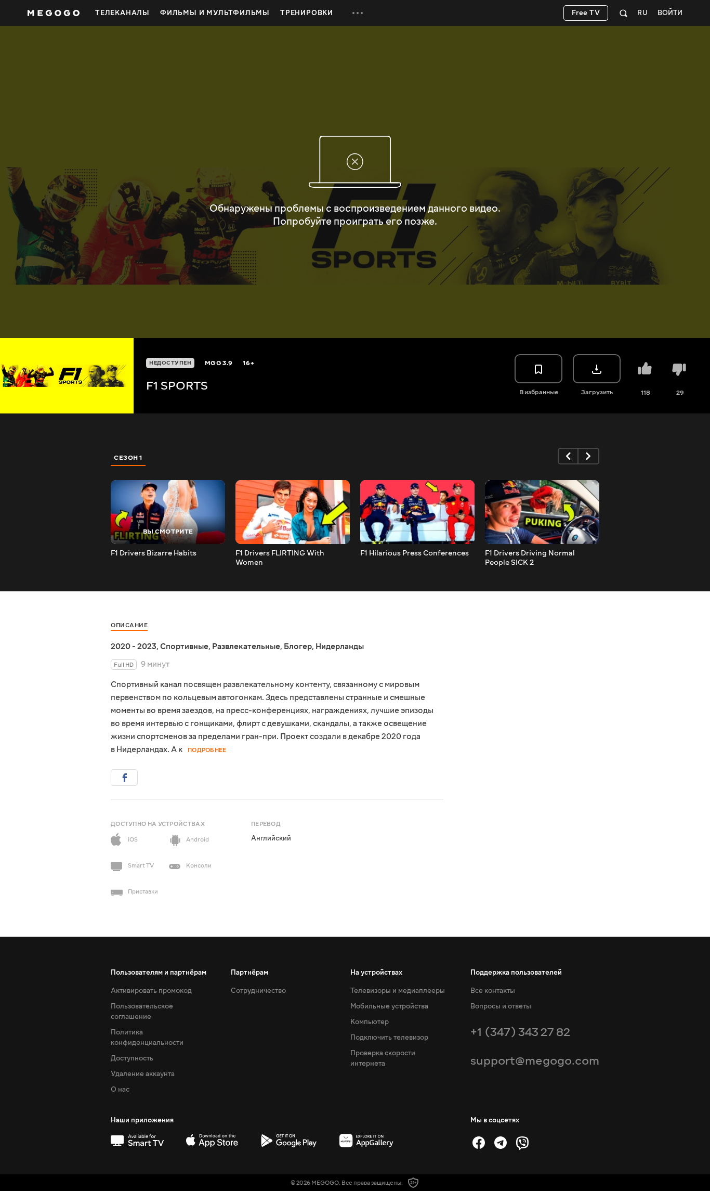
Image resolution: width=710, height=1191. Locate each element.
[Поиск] (623, 13)
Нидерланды (339, 646)
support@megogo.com (534, 1061)
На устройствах (376, 972)
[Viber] (522, 1142)
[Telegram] (500, 1142)
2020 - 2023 (133, 646)
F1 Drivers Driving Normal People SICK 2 (530, 558)
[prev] (568, 456)
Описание (129, 625)
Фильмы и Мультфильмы (215, 13)
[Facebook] (478, 1142)
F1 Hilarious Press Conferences (414, 553)
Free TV (586, 13)
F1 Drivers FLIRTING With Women (279, 558)
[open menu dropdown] (357, 13)
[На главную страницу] (54, 13)
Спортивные (184, 646)
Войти (670, 13)
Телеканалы (122, 13)
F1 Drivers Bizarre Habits (153, 553)
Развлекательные (246, 646)
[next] (588, 456)
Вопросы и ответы (500, 1006)
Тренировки (306, 13)
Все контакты (492, 990)
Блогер (298, 646)
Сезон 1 (128, 458)
